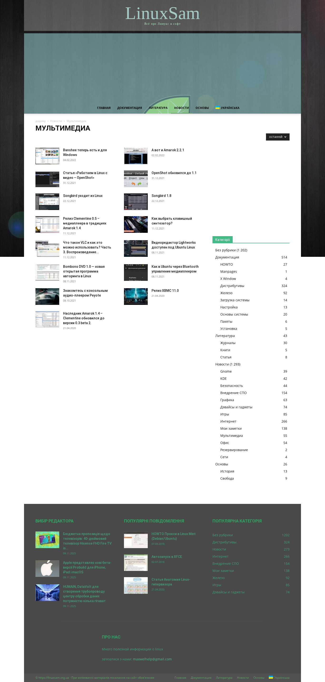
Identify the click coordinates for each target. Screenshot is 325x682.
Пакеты (226, 321)
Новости (181, 108)
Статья (225, 357)
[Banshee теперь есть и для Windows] (47, 156)
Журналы (228, 343)
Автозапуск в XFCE (167, 557)
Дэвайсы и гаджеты (137, 138)
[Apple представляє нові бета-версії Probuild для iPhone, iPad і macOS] (47, 568)
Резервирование (234, 450)
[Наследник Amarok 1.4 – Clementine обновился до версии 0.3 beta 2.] (47, 319)
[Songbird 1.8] (136, 201)
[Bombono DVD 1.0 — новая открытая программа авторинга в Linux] (47, 272)
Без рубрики (225, 250)
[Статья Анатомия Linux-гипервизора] (136, 585)
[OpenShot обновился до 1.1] (136, 178)
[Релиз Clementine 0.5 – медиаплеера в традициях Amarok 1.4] (47, 224)
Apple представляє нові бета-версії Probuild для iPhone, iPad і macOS (87, 567)
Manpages (228, 271)
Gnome (41, 138)
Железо (226, 293)
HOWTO (226, 264)
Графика (114, 138)
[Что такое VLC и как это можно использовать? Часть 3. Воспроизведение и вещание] (47, 248)
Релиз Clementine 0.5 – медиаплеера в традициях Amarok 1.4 (84, 223)
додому (40, 121)
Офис (224, 442)
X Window (228, 278)
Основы (202, 108)
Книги (225, 350)
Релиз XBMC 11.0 (165, 290)
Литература (158, 108)
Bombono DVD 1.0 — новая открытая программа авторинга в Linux (84, 271)
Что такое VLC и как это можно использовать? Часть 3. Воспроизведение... (87, 247)
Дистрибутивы (232, 285)
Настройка (229, 307)
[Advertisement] (162, 66)
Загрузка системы (235, 300)
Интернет (172, 138)
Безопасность (70, 138)
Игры (158, 138)
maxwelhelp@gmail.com (152, 659)
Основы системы (234, 314)
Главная (104, 108)
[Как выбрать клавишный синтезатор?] (136, 224)
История (227, 471)
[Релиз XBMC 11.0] (136, 296)
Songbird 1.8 (161, 196)
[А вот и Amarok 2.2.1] (136, 156)
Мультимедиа (231, 435)
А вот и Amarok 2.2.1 (168, 150)
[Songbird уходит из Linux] (47, 201)
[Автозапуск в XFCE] (136, 562)
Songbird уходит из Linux (83, 196)
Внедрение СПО (94, 138)
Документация (129, 108)
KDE (53, 138)
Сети (224, 457)
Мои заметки (191, 138)
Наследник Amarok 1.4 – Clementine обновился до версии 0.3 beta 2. (83, 318)
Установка (228, 328)
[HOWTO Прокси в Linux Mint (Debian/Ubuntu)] (136, 539)
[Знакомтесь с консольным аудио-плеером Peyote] (47, 296)
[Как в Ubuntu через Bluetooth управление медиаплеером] (136, 272)
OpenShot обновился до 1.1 (174, 173)
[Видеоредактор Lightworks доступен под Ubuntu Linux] (136, 248)
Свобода (227, 478)
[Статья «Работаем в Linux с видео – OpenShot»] (47, 178)
